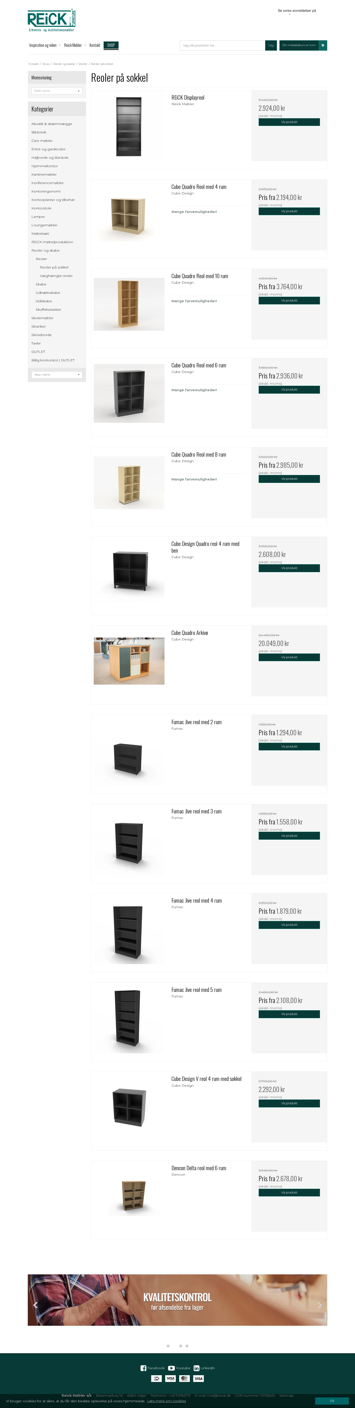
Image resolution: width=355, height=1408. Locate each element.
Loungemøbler (44, 225)
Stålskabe (44, 301)
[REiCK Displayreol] (129, 128)
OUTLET (38, 352)
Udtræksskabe (48, 292)
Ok (332, 1401)
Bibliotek (38, 132)
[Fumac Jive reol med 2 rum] (129, 752)
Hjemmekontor (44, 166)
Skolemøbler (42, 318)
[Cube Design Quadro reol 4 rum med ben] (129, 574)
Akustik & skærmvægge (51, 124)
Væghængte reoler (56, 276)
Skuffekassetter (48, 309)
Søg (271, 45)
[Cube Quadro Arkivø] (129, 663)
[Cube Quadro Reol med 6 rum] (129, 395)
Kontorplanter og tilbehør (53, 200)
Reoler (41, 259)
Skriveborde (41, 335)
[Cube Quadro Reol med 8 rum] (129, 485)
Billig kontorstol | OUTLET (52, 360)
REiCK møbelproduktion (52, 242)
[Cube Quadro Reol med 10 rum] (129, 306)
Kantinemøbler (44, 174)
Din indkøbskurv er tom (299, 45)
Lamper (38, 216)
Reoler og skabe (45, 250)
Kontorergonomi (45, 191)
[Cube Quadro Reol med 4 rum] (129, 217)
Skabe (41, 284)
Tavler (36, 343)
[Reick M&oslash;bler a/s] (51, 20)
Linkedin (207, 1368)
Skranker (38, 326)
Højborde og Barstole (50, 157)
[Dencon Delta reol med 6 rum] (129, 1198)
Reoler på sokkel (54, 267)
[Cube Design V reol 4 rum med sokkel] (129, 1109)
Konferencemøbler (47, 183)
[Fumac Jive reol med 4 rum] (129, 931)
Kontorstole (41, 208)
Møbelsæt (40, 233)
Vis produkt (289, 122)
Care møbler (42, 140)
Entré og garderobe (48, 149)
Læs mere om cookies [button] (166, 1401)
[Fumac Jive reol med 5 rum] (129, 1020)
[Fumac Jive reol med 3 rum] (129, 841)
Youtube (182, 1368)
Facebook (155, 1368)
